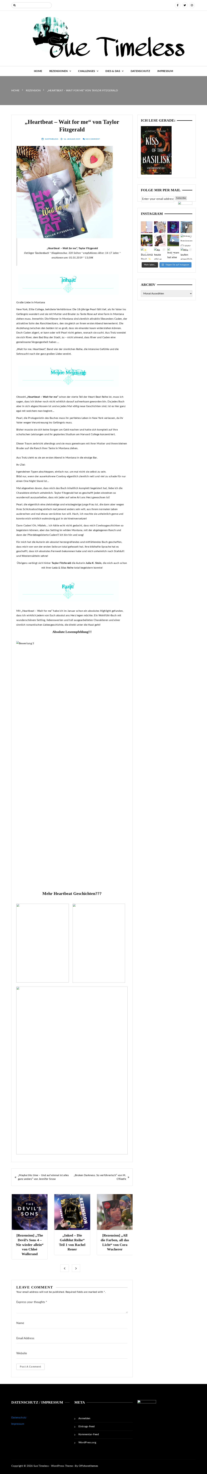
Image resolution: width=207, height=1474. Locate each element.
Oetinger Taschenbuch (36, 253)
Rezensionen (58, 71)
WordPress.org (87, 1442)
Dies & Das (112, 71)
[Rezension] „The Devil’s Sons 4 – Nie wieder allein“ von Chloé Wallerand (29, 1244)
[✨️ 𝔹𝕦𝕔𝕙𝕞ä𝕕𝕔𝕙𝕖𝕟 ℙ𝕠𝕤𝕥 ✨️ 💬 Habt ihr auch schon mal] (147, 253)
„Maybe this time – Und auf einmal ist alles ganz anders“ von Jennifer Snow (43, 1177)
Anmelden (84, 1418)
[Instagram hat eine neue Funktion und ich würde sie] (173, 253)
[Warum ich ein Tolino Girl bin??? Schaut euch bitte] (186, 227)
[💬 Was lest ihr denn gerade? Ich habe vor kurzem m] (160, 240)
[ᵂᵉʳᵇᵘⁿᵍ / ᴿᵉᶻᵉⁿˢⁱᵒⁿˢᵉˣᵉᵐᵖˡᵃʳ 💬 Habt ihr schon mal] (173, 240)
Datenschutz (140, 71)
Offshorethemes (88, 1466)
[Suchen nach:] (31, 5)
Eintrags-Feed (86, 1426)
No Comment (93, 139)
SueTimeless (51, 139)
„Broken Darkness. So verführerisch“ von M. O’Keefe (100, 1177)
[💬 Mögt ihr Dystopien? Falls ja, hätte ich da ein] (147, 240)
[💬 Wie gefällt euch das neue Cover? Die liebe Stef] (173, 227)
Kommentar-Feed (88, 1434)
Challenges (86, 71)
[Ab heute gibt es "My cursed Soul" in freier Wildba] (160, 253)
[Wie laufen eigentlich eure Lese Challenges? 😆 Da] (186, 253)
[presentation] (64, 1268)
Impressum (165, 71)
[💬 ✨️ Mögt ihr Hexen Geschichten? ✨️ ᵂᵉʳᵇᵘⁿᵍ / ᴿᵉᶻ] (160, 227)
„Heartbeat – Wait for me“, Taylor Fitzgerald (72, 248)
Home (38, 71)
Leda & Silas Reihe (62, 567)
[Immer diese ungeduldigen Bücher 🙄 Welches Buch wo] (147, 227)
